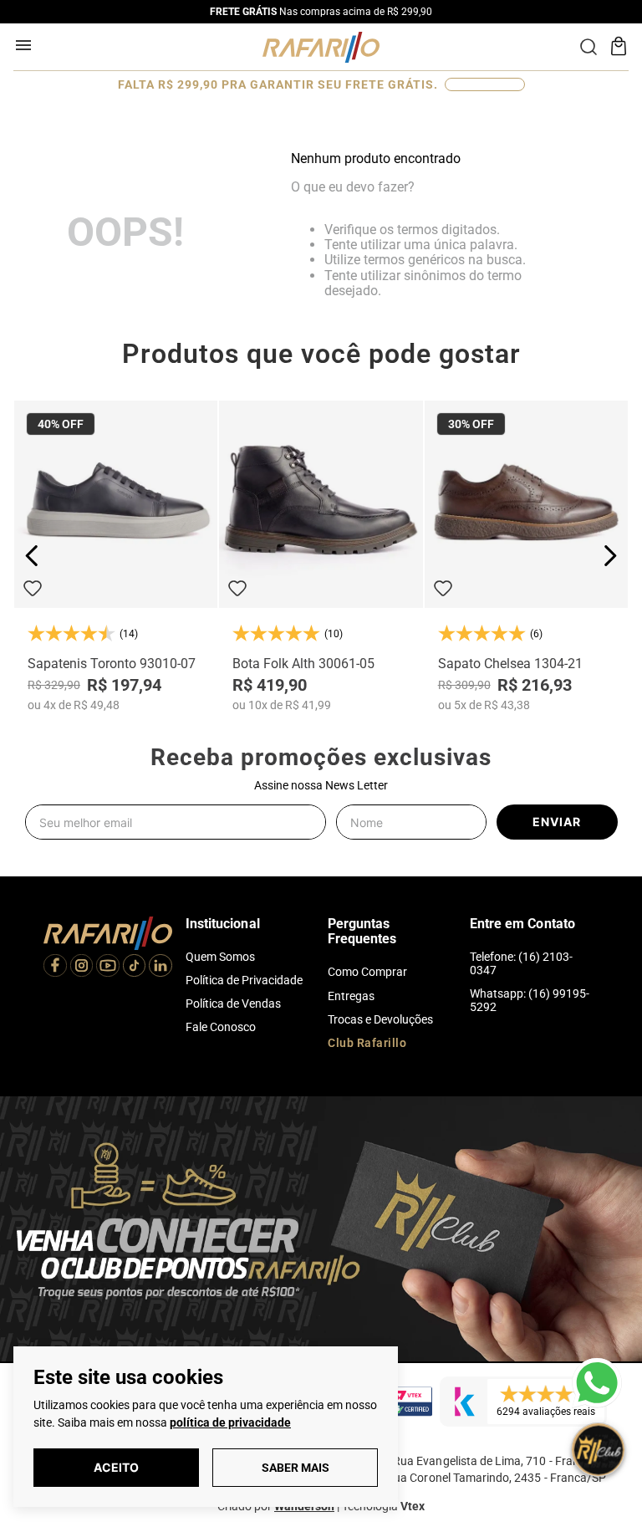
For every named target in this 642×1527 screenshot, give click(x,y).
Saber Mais (295, 1467)
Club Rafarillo (367, 1042)
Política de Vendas (233, 1003)
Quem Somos (220, 956)
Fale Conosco (221, 1027)
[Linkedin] (160, 967)
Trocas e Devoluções (380, 1019)
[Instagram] (82, 967)
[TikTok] (134, 967)
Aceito (116, 1467)
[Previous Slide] (32, 555)
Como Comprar (367, 971)
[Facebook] (55, 967)
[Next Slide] (609, 555)
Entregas (351, 996)
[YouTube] (108, 967)
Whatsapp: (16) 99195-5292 (529, 1000)
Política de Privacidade (244, 980)
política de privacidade (230, 1422)
